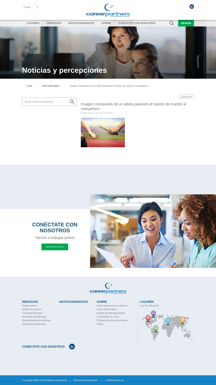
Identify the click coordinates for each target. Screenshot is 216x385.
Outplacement (29, 305)
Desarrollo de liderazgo (34, 316)
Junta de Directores (107, 309)
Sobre (106, 23)
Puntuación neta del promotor (112, 320)
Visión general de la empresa (112, 305)
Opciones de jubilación (34, 324)
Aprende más (55, 247)
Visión (100, 324)
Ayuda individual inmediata (36, 320)
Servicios (54, 23)
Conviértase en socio (108, 316)
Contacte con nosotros (136, 23)
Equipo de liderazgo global (111, 313)
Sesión (186, 23)
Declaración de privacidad (86, 380)
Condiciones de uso (115, 380)
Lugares (32, 23)
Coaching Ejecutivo (32, 313)
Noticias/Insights (81, 23)
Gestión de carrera (31, 309)
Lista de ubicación (149, 305)
